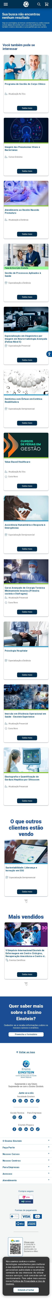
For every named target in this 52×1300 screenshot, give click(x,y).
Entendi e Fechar (26, 1290)
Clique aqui (29, 1242)
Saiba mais (27, 108)
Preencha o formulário (26, 1034)
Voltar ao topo (27, 1052)
